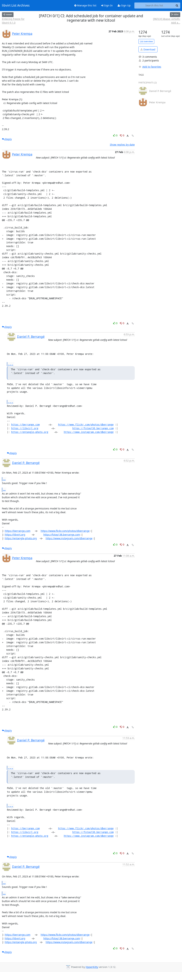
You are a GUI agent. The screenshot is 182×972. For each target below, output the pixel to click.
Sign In (108, 5)
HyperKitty (92, 967)
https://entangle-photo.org (29, 432)
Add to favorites (151, 66)
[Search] (177, 5)
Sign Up (126, 5)
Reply (8, 139)
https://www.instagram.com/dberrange (89, 432)
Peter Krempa (22, 33)
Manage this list (86, 5)
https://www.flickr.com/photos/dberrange (86, 424)
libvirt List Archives (16, 5)
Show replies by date (122, 144)
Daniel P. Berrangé (31, 336)
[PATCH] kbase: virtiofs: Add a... (166, 20)
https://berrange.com (25, 424)
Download (149, 49)
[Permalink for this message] (133, 135)
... (10, 364)
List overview (146, 41)
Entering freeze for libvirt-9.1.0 (13, 20)
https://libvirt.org (24, 428)
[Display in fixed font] (127, 135)
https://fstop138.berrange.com (93, 428)
